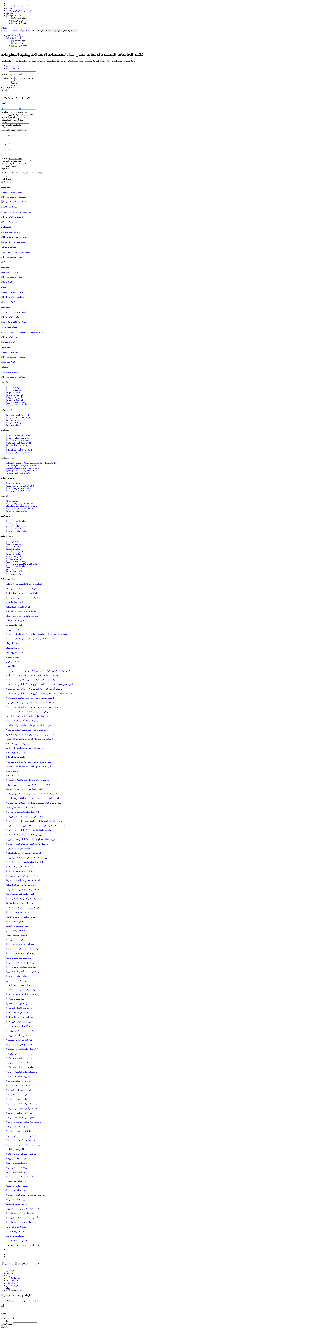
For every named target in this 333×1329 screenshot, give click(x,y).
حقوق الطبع (11, 1283)
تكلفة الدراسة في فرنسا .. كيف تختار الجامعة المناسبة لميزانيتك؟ (34, 712)
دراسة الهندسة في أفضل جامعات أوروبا (23, 971)
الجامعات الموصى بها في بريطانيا (20, 486)
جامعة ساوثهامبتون (14, 652)
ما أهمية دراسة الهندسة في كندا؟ (20, 1094)
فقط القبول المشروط (11, 125)
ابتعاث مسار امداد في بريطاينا (19, 435)
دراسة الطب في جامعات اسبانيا (19, 912)
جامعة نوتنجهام (12, 661)
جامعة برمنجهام (13, 657)
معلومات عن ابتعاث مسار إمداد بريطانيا (23, 598)
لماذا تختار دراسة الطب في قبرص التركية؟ (24, 862)
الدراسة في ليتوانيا (14, 554)
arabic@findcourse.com (11, 30)
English (18, 15)
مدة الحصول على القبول (12, 120)
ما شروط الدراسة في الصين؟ (19, 1076)
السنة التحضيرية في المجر (17, 930)
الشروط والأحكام (13, 1278)
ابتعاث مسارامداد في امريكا (18, 438)
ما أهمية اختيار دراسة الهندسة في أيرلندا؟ (23, 1122)
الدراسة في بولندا (13, 392)
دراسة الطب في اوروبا (16, 521)
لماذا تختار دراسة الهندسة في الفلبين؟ (22, 1136)
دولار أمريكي (19, 35)
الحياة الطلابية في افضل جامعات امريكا (23, 880)
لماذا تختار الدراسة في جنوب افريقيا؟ (22, 1108)
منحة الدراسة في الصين (16, 1172)
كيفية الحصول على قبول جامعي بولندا (22, 876)
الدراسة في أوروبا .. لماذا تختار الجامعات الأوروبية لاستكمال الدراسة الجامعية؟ (39, 684)
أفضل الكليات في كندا (15, 423)
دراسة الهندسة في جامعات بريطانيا (21, 944)
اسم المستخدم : (8, 1318)
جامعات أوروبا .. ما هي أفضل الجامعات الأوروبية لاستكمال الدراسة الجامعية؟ (39, 693)
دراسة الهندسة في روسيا (17, 1163)
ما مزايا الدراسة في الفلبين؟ (18, 1099)
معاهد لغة (10, 8)
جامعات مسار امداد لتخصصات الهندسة (22, 468)
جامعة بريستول (12, 648)
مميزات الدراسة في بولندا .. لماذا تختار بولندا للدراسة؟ (29, 725)
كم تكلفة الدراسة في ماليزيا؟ (18, 1026)
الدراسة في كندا (13, 425)
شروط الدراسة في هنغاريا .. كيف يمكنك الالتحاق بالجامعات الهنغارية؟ (35, 826)
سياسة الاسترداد (13, 1281)
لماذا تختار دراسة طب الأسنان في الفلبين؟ (24, 1140)
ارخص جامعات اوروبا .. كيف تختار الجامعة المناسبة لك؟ (30, 698)
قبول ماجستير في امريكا (16, 511)
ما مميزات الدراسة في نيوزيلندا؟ (20, 1031)
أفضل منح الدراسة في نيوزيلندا (19, 1044)
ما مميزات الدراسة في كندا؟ (18, 1081)
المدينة (5, 158)
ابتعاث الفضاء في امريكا (16, 405)
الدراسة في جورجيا (14, 400)
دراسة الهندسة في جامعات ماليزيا (20, 1017)
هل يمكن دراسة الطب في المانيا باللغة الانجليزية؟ (27, 844)
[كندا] (17, 87)
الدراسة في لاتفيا (13, 556)
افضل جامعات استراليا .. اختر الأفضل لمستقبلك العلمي (29, 748)
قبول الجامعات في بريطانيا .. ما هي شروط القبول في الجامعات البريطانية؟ (38, 671)
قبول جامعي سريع (14, 625)
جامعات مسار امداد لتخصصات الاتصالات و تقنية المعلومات (31, 463)
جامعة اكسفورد (13, 666)
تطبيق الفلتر (11, 166)
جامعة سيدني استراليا (15, 775)
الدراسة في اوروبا (13, 390)
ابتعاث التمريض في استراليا (18, 607)
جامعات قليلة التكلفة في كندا (18, 418)
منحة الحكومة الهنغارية (16, 1231)
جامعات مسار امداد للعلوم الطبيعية (21, 465)
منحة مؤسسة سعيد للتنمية (17, 1240)
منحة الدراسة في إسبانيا (16, 1190)
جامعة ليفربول (12, 643)
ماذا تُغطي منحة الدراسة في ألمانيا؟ (21, 1154)
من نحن (9, 13)
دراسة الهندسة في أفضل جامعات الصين (23, 981)
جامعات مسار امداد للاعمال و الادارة (21, 470)
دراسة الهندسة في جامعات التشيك (21, 990)
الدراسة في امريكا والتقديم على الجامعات (24, 584)
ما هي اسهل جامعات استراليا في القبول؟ (23, 889)
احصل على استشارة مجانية (45, 31)
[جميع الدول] (17, 81)
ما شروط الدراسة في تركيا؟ (18, 1063)
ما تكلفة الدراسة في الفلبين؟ (18, 1131)
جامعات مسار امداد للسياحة (18, 473)
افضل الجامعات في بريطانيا (18, 491)
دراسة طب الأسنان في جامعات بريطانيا (23, 994)
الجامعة (5, 161)
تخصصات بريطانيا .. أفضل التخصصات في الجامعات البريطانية (32, 675)
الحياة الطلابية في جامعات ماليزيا (20, 867)
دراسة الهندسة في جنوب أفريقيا (20, 1213)
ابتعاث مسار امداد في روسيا (18, 448)
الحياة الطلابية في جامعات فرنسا (20, 894)
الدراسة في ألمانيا (13, 387)
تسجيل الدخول (7, 1324)
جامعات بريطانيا (13, 483)
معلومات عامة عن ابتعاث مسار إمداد (22, 588)
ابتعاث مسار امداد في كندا (17, 445)
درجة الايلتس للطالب (11, 117)
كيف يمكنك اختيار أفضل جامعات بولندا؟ (23, 721)
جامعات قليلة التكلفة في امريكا (19, 508)
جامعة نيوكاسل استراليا (16, 753)
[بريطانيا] (17, 83)
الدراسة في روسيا (14, 397)
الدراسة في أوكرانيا (14, 395)
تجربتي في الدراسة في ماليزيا (19, 1022)
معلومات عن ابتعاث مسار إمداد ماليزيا (22, 593)
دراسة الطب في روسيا (16, 1158)
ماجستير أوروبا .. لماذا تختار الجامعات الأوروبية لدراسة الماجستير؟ (34, 689)
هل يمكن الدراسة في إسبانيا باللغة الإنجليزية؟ (25, 1195)
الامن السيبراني (12, 629)
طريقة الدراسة (8, 112)
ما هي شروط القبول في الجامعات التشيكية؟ (25, 835)
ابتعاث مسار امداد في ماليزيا (18, 443)
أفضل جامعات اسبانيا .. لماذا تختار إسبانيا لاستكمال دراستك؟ (32, 794)
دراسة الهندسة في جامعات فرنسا (20, 962)
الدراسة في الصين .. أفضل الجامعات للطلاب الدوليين (28, 766)
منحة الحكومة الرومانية (16, 1227)
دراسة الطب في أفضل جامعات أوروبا (22, 967)
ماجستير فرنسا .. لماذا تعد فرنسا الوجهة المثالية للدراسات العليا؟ (34, 707)
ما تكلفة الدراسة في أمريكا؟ (18, 1181)
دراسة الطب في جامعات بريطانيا (20, 939)
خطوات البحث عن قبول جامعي (19, 11)
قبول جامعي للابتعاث (15, 620)
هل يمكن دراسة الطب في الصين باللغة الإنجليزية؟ (27, 857)
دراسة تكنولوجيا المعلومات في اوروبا (22, 564)
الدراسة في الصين (14, 569)
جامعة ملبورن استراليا (15, 743)
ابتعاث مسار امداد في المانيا (18, 440)
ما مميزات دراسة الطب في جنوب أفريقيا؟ (24, 1145)
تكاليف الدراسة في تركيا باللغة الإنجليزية (23, 1208)
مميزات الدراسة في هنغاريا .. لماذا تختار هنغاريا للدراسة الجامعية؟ (34, 821)
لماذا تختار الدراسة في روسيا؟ (19, 1035)
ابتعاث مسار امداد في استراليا (19, 450)
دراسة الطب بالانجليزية (16, 526)
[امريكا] (17, 85)
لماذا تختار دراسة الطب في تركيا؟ (20, 1067)
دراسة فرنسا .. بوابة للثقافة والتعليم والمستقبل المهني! (29, 716)
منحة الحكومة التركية (15, 1236)
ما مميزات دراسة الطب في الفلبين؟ (21, 1104)
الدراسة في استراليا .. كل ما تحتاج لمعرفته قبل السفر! (29, 739)
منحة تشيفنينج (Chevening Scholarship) (22, 1245)
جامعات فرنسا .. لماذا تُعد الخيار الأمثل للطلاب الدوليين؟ (30, 702)
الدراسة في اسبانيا (14, 546)
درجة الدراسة (8, 78)
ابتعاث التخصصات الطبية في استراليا (22, 611)
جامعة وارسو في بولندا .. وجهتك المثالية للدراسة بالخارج (30, 734)
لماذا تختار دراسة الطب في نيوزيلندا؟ (22, 1049)
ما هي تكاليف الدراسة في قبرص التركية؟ (23, 908)
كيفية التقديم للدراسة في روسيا (19, 1177)
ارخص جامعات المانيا (15, 921)
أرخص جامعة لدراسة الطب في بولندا (22, 1218)
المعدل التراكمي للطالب (12, 115)
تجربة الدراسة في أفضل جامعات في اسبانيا (24, 898)
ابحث (4, 90)
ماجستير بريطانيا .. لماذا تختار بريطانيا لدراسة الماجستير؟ (30, 680)
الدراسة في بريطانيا (14, 574)
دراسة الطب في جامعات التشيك (20, 985)
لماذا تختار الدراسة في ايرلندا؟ (19, 1113)
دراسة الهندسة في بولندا (16, 1204)
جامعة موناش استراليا (15, 757)
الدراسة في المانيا (13, 544)
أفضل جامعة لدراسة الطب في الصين (22, 807)
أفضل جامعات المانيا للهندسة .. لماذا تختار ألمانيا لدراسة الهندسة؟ (34, 803)
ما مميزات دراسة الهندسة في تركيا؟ (21, 1072)
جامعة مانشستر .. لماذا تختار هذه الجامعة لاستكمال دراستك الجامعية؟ (36, 639)
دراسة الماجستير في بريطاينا (18, 488)
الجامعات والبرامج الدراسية (18, 6)
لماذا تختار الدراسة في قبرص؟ (19, 848)
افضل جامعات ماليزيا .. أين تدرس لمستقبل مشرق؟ (28, 784)
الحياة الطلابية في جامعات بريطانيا (21, 871)
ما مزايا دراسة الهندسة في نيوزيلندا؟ (21, 1053)
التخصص (5, 74)
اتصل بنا (9, 1276)
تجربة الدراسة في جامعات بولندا (20, 903)
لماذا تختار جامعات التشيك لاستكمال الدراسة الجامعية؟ (29, 830)
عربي (20, 21)
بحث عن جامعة (12, 68)
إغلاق (3, 1305)
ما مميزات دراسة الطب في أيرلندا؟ (21, 1117)
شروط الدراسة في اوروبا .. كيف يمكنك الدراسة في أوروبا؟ (31, 839)
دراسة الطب (11, 524)
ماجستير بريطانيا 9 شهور (16, 935)
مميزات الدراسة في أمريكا (17, 1167)
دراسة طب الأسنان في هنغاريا (19, 1008)
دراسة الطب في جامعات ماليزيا (20, 1012)
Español (23, 23)
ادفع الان (10, 1271)
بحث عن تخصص (13, 65)
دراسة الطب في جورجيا (16, 531)
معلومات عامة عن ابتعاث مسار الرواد (22, 616)
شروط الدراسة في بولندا (16, 1199)
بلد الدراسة (5, 88)
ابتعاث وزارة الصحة (14, 602)
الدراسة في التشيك (14, 551)
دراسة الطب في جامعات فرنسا (19, 958)
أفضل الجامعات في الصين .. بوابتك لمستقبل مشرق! (28, 789)
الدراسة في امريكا (14, 571)
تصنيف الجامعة (8, 130)
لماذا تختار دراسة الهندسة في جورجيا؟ (22, 812)
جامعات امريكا (12, 501)
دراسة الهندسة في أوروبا (16, 402)
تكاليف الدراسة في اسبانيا (17, 1186)
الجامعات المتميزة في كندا (17, 415)
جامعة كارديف (12, 771)
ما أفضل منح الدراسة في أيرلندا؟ (20, 1126)
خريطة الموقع (12, 1285)
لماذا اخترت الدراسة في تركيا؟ (19, 1058)
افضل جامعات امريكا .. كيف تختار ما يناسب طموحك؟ (29, 762)
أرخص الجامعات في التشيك (18, 926)
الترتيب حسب (8, 163)
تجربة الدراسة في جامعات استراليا (21, 885)
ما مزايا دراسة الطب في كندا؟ (19, 1090)
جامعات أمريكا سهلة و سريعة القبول (21, 506)
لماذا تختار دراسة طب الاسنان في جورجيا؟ (24, 816)
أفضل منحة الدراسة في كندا (18, 1085)
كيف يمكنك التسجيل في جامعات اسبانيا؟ (23, 853)
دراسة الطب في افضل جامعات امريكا (22, 949)
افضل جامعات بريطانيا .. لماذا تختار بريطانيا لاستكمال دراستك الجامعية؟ (36, 634)
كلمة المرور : (6, 1321)
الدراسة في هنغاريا (14, 559)
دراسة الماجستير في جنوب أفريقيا (21, 1222)
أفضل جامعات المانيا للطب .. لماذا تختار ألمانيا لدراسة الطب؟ (32, 798)
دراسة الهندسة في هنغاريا (17, 1003)
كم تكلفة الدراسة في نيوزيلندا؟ (19, 1040)
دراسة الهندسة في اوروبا (16, 561)
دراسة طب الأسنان (14, 529)
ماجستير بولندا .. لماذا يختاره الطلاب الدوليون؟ (26, 730)
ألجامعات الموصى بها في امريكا (19, 503)
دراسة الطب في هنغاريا (16, 999)
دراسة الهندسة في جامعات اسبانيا (20, 953)
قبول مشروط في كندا (15, 420)
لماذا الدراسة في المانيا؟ (16, 1149)
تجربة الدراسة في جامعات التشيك (20, 917)
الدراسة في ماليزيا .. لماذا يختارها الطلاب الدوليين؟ (28, 780)
